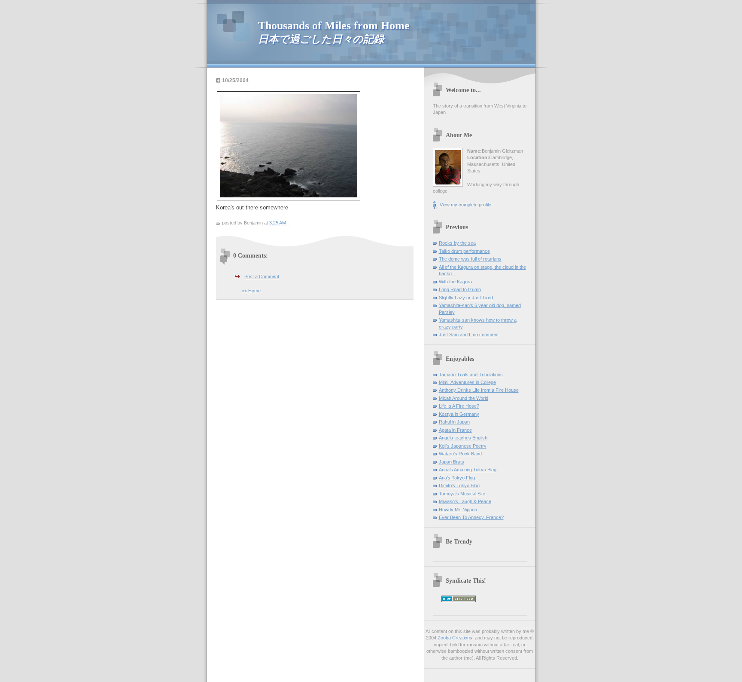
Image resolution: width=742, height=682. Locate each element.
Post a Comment (261, 276)
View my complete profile (465, 204)
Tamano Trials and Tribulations (471, 374)
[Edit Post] (289, 222)
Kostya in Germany (459, 414)
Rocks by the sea (457, 243)
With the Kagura (455, 281)
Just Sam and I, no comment (469, 334)
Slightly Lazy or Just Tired (466, 297)
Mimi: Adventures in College (467, 382)
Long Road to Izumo (460, 289)
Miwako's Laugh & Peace (465, 501)
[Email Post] (288, 222)
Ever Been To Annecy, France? (471, 517)
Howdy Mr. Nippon (458, 509)
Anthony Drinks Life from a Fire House (479, 390)
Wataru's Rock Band (460, 453)
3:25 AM (277, 222)
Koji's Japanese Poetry (463, 446)
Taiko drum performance (464, 251)
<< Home (251, 290)
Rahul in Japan (454, 421)
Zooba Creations (455, 637)
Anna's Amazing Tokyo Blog (467, 469)
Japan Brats (451, 461)
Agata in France (455, 430)
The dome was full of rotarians (470, 258)
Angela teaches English (463, 437)
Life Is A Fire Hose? (459, 406)
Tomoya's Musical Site (462, 493)
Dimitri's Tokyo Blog (459, 485)
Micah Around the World (463, 398)
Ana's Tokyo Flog (457, 477)
